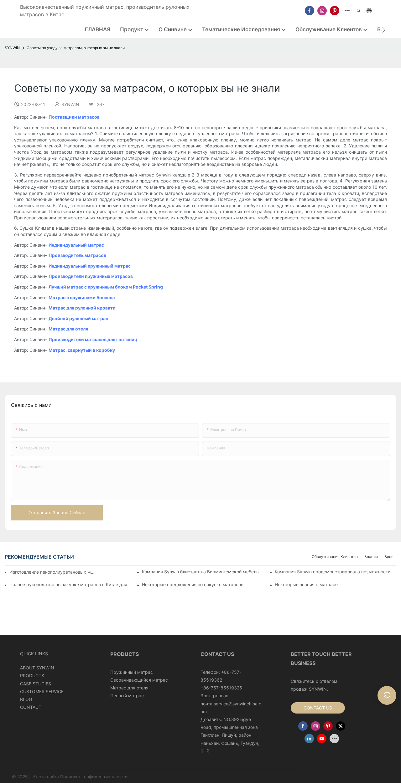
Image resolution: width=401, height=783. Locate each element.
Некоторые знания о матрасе (306, 584)
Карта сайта (46, 776)
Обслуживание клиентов (335, 556)
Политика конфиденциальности (94, 776)
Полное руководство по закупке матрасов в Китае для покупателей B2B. (70, 584)
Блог (388, 556)
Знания (371, 556)
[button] (384, 30)
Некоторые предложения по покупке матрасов (192, 584)
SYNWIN (12, 47)
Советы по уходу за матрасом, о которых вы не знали (76, 47)
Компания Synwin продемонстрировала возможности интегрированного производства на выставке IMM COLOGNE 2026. (335, 571)
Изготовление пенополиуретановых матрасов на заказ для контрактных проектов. (52, 572)
